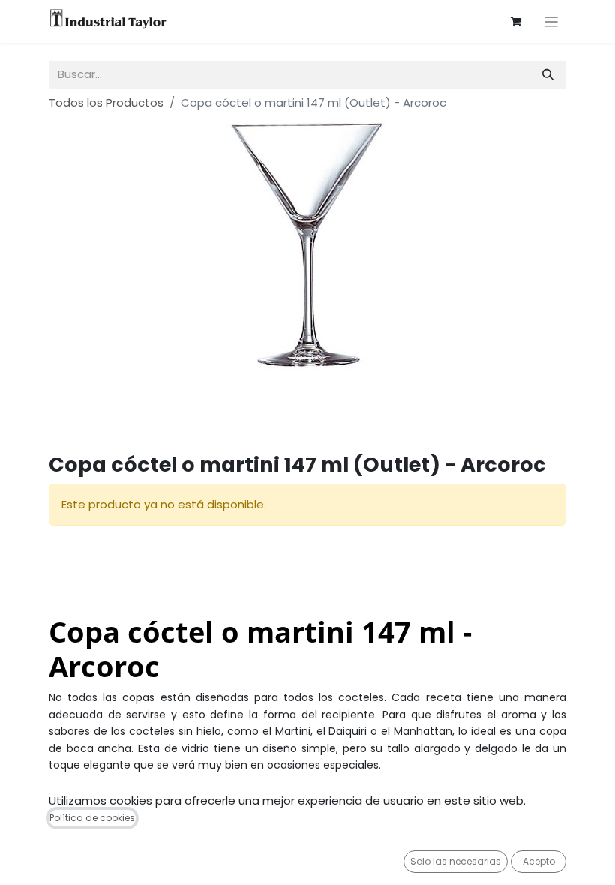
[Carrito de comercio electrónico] (516, 22)
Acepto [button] (539, 861)
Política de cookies (92, 818)
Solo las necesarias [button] (455, 861)
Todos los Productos (106, 102)
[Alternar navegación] (551, 21)
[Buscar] (548, 74)
